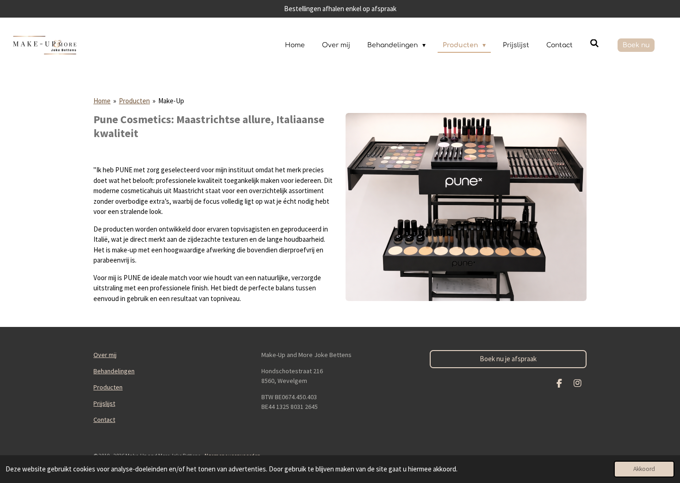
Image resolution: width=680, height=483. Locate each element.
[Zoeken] (594, 43)
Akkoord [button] (644, 469)
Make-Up (171, 100)
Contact (104, 419)
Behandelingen (114, 371)
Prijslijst (104, 403)
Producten (134, 100)
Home (102, 100)
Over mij (105, 355)
